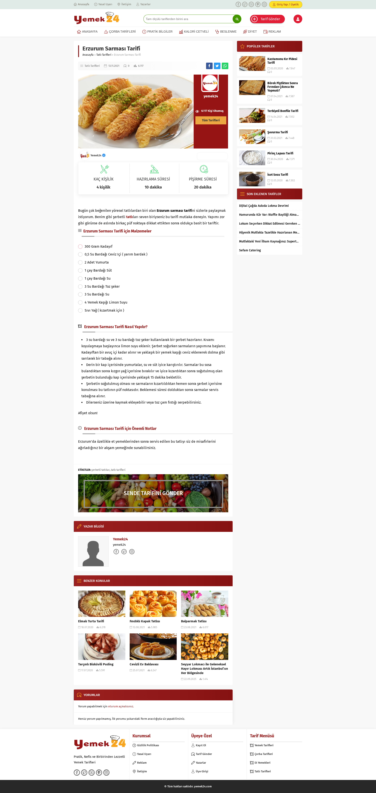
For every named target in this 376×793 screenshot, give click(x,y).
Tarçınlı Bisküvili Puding (95, 664)
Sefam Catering (250, 250)
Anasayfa (88, 54)
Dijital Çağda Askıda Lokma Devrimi (264, 206)
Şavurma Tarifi (277, 132)
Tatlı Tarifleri (103, 54)
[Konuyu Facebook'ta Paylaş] (209, 66)
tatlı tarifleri (118, 469)
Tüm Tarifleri (211, 120)
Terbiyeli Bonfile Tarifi (282, 111)
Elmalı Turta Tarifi (91, 621)
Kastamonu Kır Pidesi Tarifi (282, 61)
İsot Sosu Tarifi (277, 175)
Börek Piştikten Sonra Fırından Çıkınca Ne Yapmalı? (282, 86)
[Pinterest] (257, 4)
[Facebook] (238, 4)
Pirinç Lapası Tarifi (280, 153)
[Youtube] (251, 4)
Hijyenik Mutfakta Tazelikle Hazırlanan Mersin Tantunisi (269, 232)
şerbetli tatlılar (100, 469)
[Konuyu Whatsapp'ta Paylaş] (225, 66)
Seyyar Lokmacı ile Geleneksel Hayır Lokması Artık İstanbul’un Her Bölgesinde (204, 668)
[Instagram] (264, 4)
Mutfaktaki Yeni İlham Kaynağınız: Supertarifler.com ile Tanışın (269, 241)
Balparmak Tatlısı (193, 621)
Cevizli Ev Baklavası (144, 664)
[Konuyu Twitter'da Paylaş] (217, 66)
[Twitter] (244, 4)
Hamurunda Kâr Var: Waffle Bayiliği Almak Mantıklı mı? (269, 215)
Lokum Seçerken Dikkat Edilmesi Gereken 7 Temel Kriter (269, 223)
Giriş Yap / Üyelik (288, 4)
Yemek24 (96, 155)
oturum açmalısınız (120, 706)
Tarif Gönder (270, 19)
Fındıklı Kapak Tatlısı (145, 621)
